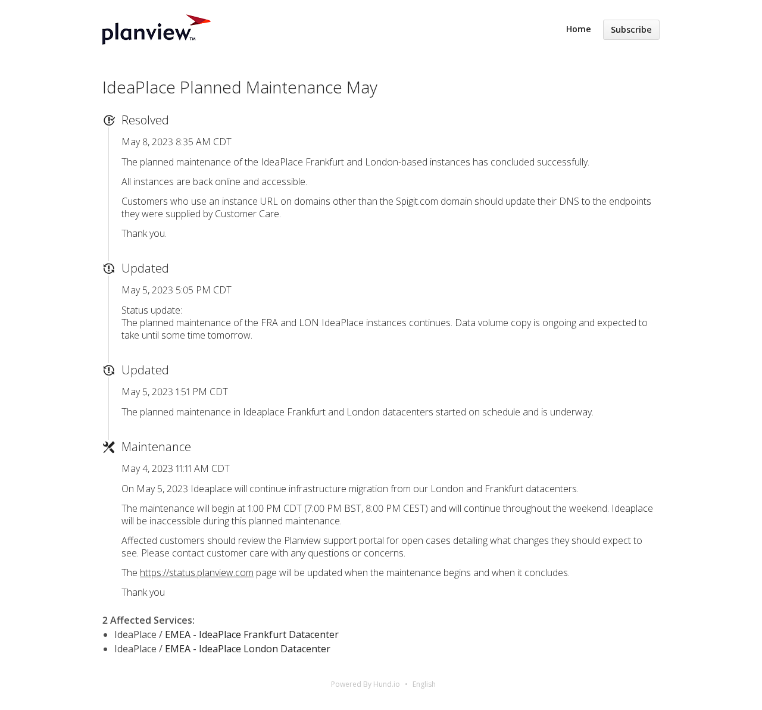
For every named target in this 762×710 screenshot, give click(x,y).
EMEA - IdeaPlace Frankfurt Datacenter (252, 634)
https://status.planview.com (197, 572)
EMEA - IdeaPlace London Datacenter (247, 648)
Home (578, 29)
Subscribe (631, 29)
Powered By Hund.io (365, 684)
